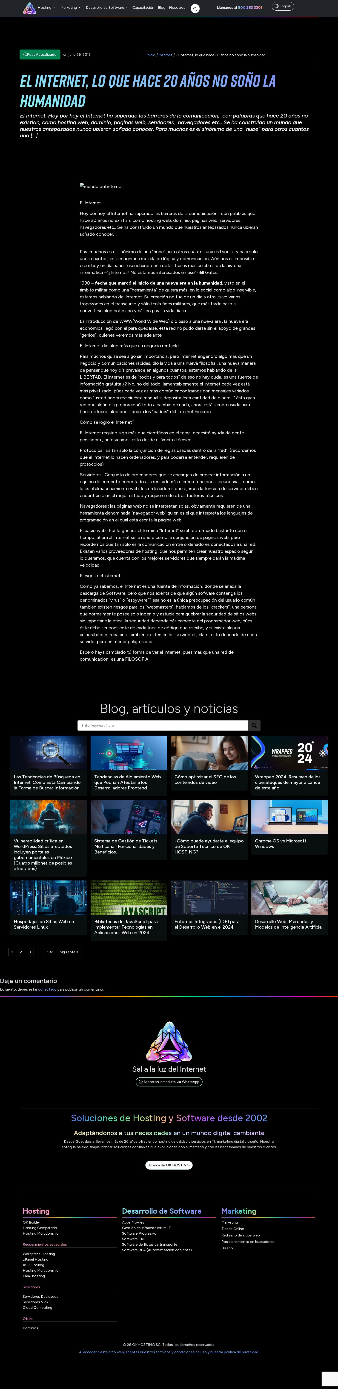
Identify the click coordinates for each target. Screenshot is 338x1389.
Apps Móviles (133, 1222)
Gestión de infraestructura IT (146, 1228)
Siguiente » (69, 952)
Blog (161, 7)
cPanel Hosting (35, 1259)
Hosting (45, 7)
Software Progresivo (139, 1233)
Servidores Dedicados (40, 1296)
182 (50, 952)
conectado (47, 989)
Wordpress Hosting (39, 1254)
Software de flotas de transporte (149, 1244)
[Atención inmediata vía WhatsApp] (169, 1087)
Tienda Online (232, 1229)
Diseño (227, 1248)
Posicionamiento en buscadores (248, 1241)
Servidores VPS (35, 1302)
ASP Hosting (33, 1265)
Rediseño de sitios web (240, 1235)
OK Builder (31, 1222)
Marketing (69, 7)
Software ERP (134, 1239)
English (284, 6)
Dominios (30, 1328)
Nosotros (177, 7)
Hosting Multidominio (41, 1233)
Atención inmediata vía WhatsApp (171, 1082)
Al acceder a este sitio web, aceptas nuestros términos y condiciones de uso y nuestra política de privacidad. (169, 1352)
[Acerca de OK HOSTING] (169, 1170)
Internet (165, 55)
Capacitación (143, 7)
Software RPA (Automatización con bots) (157, 1250)
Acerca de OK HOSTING (169, 1165)
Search (254, 725)
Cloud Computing (37, 1307)
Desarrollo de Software (105, 7)
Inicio (150, 55)
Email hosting (34, 1276)
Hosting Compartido (40, 1228)
